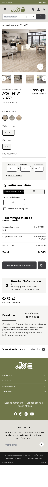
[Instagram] (26, 414)
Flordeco (10, 462)
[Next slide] (44, 78)
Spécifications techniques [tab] (33, 315)
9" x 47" (8, 132)
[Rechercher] (40, 16)
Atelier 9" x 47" (20, 25)
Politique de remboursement (13, 455)
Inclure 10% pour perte (18, 209)
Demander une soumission (19, 265)
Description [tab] (9, 315)
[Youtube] (32, 414)
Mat (7, 146)
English (42, 2)
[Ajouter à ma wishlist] (26, 90)
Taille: (9, 126)
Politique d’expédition (34, 458)
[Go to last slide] (3, 78)
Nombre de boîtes (11, 197)
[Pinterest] (20, 414)
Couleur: (9, 111)
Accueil (6, 25)
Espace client (34, 403)
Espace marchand (14, 403)
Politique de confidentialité (34, 455)
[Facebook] (15, 414)
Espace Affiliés (24, 406)
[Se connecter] (38, 9)
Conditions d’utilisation (13, 458)
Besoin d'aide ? (8, 2)
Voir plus (35, 349)
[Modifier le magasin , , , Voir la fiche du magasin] (33, 9)
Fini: (6, 140)
